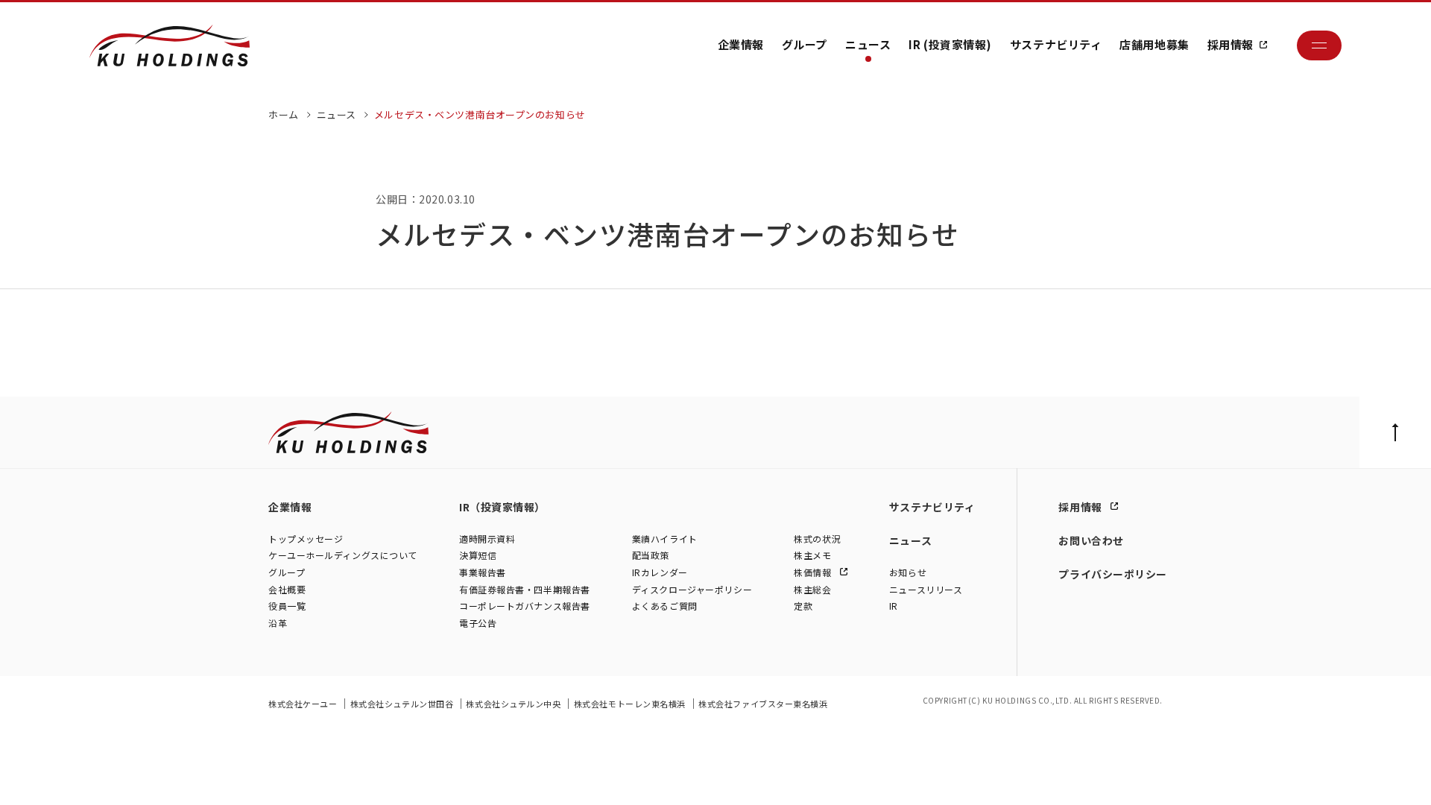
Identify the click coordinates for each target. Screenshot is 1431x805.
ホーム (283, 114)
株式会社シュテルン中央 (514, 704)
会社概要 (287, 589)
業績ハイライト (665, 538)
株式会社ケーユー (303, 704)
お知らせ (907, 572)
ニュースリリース (925, 589)
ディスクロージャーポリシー (692, 589)
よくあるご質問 (665, 605)
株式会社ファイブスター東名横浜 (762, 704)
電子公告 (477, 622)
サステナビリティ (1056, 44)
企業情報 (741, 44)
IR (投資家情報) (950, 44)
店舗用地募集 (1154, 44)
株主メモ (812, 555)
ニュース (868, 44)
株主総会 (812, 589)
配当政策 (650, 555)
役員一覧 (287, 605)
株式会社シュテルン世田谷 (402, 704)
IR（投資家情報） (502, 506)
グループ (804, 44)
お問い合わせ (1090, 540)
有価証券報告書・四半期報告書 (524, 589)
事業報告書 (482, 572)
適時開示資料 (487, 538)
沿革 (277, 622)
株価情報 (814, 572)
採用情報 (1230, 44)
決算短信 (477, 555)
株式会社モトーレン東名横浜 (631, 704)
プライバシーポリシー (1112, 573)
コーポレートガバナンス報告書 (524, 605)
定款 (803, 605)
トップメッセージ (305, 538)
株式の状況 (817, 538)
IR (893, 605)
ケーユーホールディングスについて (342, 555)
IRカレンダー (660, 572)
